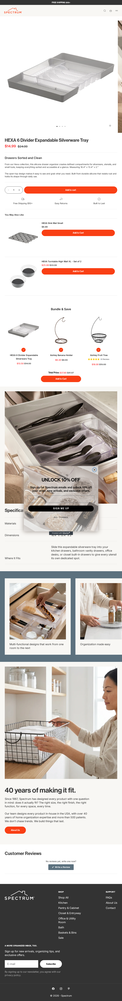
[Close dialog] (94, 470)
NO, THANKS (61, 517)
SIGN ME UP (61, 508)
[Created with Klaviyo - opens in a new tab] (61, 533)
